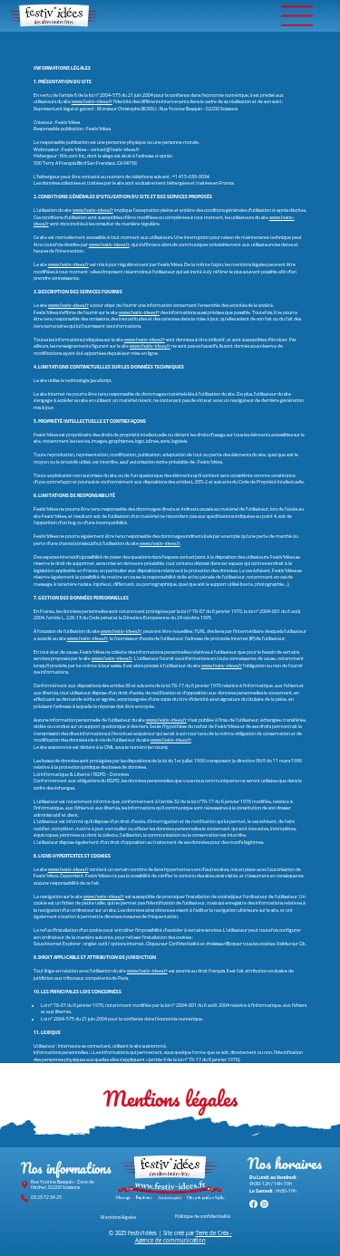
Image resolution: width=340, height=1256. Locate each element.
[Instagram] (264, 1204)
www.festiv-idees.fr (92, 101)
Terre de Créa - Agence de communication (183, 1237)
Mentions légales (118, 1217)
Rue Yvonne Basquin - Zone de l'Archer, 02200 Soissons (62, 1184)
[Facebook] (253, 1204)
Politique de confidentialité (202, 1216)
